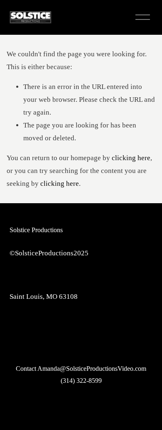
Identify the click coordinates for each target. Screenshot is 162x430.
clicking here (131, 158)
